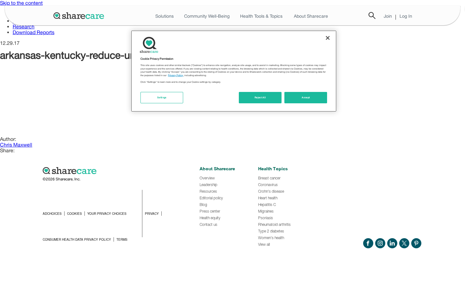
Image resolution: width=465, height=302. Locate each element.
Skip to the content (21, 3)
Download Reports (33, 32)
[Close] (328, 38)
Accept (306, 97)
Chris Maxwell (16, 145)
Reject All (260, 97)
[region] (234, 71)
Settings (162, 97)
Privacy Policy (175, 75)
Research (23, 26)
